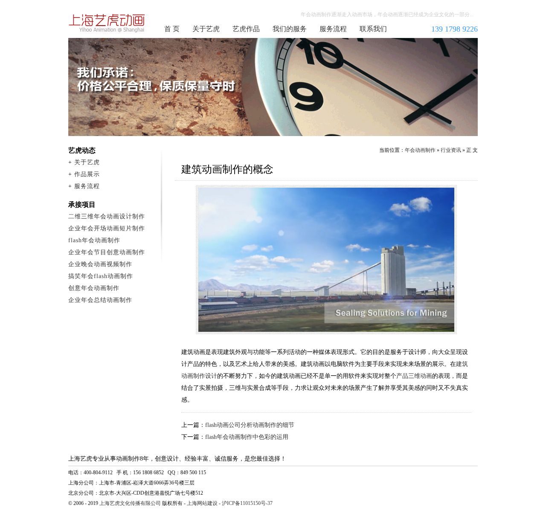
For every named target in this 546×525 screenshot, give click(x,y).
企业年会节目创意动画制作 (106, 252)
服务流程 (333, 28)
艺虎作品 (246, 28)
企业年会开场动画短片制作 (106, 228)
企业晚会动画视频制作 (100, 264)
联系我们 (373, 28)
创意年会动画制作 (93, 288)
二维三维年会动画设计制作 (106, 216)
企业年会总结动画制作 (100, 300)
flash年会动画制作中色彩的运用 (246, 437)
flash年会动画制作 (94, 240)
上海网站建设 (202, 503)
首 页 (172, 28)
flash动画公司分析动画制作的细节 (249, 425)
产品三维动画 (414, 376)
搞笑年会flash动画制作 (100, 276)
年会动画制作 (107, 23)
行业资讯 (451, 150)
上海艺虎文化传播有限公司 (130, 503)
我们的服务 (290, 28)
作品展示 (87, 174)
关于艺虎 (206, 28)
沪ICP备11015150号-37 (247, 503)
